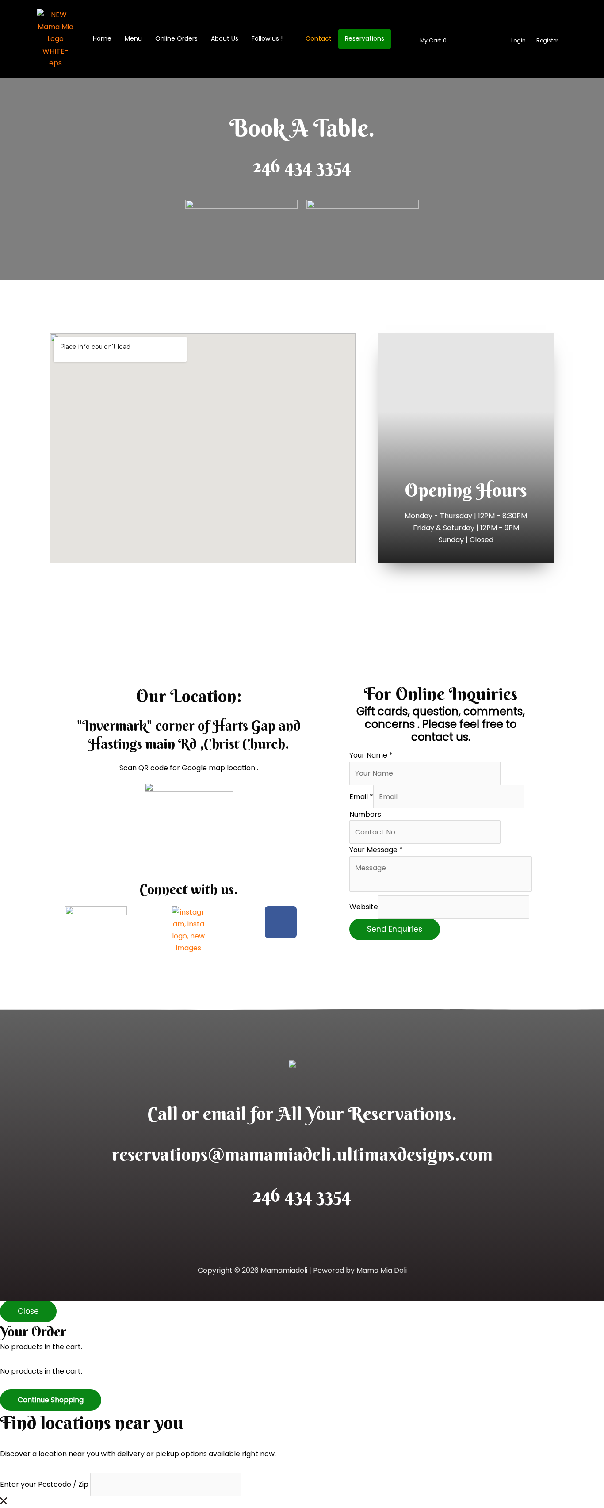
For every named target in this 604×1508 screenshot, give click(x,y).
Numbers (365, 814)
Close (28, 1311)
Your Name (371, 755)
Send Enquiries (394, 929)
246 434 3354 (302, 165)
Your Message (376, 850)
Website (363, 907)
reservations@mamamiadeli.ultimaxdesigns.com (302, 1154)
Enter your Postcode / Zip (44, 1484)
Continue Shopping (51, 1400)
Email (361, 797)
